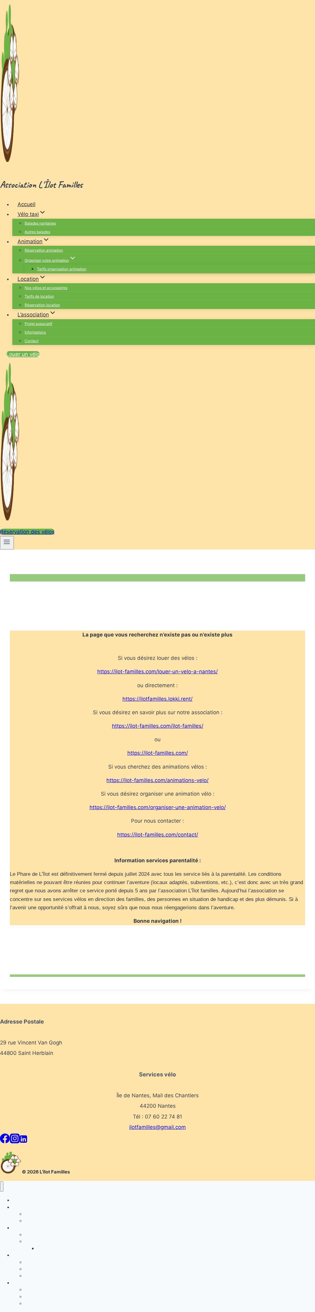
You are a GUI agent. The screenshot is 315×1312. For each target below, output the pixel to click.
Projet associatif (38, 323)
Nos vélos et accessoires (46, 287)
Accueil (26, 204)
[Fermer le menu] (1, 1186)
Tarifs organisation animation (61, 269)
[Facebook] (5, 1140)
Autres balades (37, 231)
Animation (22, 1227)
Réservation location (42, 305)
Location (21, 1255)
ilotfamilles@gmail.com (157, 1127)
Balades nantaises (40, 223)
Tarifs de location (39, 296)
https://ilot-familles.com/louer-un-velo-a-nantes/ (157, 671)
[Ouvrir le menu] (7, 543)
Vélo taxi (20, 1207)
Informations (35, 332)
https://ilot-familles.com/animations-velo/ (157, 780)
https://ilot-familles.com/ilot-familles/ (157, 726)
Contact (31, 341)
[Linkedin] (23, 1140)
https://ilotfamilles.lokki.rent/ (157, 699)
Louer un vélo (23, 354)
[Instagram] (15, 1140)
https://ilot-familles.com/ (157, 753)
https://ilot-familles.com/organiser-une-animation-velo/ (158, 807)
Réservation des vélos (27, 532)
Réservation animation (44, 250)
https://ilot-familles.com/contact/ (157, 835)
